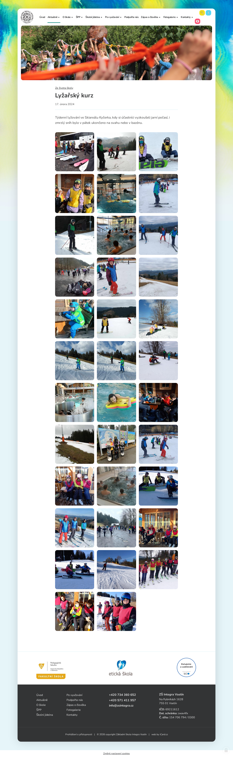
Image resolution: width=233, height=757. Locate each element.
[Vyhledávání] (202, 13)
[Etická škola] (120, 668)
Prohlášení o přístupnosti (78, 734)
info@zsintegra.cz (121, 705)
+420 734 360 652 (122, 695)
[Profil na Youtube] (197, 21)
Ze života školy (64, 88)
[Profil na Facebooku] (208, 13)
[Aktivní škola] (186, 667)
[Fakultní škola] (50, 668)
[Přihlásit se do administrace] (226, 750)
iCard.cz (164, 734)
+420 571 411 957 (122, 700)
